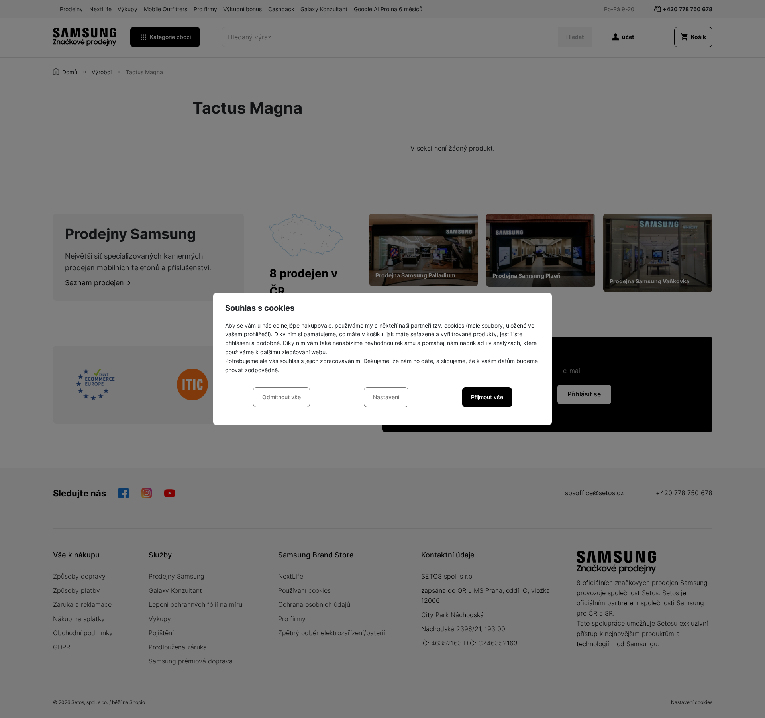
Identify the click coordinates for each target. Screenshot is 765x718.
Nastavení (386, 397)
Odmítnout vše (281, 397)
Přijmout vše (487, 397)
